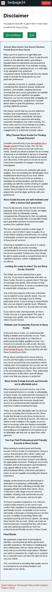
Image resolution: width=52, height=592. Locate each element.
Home (4, 585)
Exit (32, 35)
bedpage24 (16, 2)
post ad (46, 3)
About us (12, 585)
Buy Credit (34, 585)
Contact (43, 585)
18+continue (13, 35)
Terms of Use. (22, 27)
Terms (12, 588)
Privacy (4, 588)
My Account (23, 585)
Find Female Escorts (13, 349)
